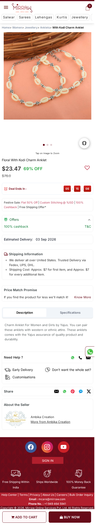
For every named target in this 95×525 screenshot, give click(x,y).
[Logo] (22, 8)
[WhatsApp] (72, 357)
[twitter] (88, 391)
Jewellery (79, 17)
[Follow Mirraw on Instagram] (47, 447)
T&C (88, 226)
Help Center (9, 494)
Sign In (47, 460)
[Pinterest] (72, 391)
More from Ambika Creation (50, 422)
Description (24, 312)
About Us (48, 494)
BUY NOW (71, 517)
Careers (61, 494)
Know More (82, 297)
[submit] (87, 167)
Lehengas (43, 17)
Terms (23, 494)
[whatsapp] (64, 391)
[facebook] (80, 391)
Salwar (9, 17)
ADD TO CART (25, 517)
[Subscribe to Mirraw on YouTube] (63, 447)
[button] (44, 145)
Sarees (25, 17)
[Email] (88, 357)
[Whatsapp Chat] (89, 351)
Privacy (35, 494)
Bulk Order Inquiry (81, 494)
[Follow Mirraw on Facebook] (31, 447)
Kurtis (62, 17)
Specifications (70, 312)
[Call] (80, 357)
